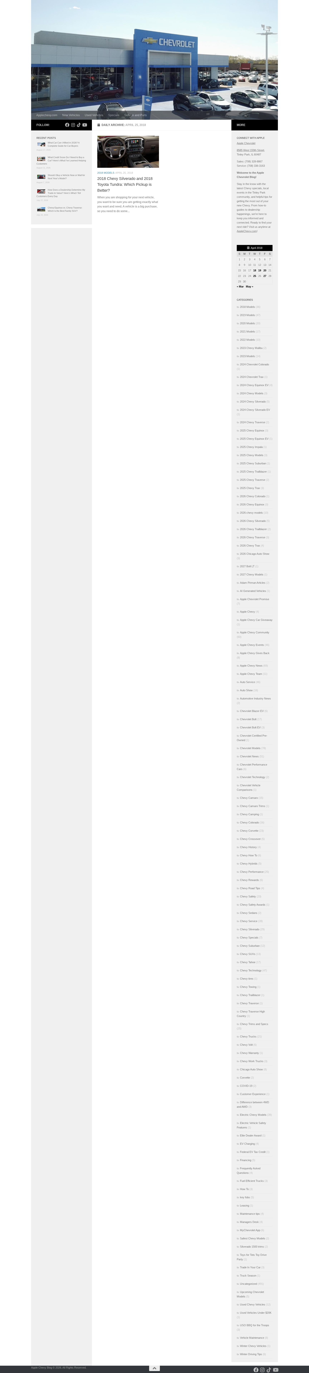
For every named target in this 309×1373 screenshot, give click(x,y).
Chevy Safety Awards (252, 904)
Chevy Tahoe (247, 962)
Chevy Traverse (249, 1003)
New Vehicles (71, 115)
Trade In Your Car (250, 1267)
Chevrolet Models (250, 748)
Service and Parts (135, 115)
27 (264, 275)
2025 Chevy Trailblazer (253, 471)
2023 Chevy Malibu (251, 347)
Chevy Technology (251, 970)
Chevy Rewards (249, 880)
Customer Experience (253, 1094)
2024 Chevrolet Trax (252, 376)
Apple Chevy (247, 611)
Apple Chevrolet (246, 143)
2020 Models (247, 323)
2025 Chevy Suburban (253, 463)
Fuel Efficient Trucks (252, 1180)
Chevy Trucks (248, 1036)
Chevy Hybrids (249, 863)
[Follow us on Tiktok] (79, 125)
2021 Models (247, 331)
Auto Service (247, 682)
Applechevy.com (46, 115)
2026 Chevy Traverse (252, 537)
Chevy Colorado (249, 822)
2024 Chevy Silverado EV (255, 409)
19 (259, 270)
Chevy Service (248, 921)
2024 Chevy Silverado (253, 401)
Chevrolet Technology (252, 777)
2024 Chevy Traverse (252, 422)
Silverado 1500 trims (252, 1246)
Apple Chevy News (251, 665)
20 (264, 270)
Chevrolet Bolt (248, 719)
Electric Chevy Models (253, 1114)
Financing (245, 1160)
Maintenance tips (250, 1213)
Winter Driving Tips (251, 1354)
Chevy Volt (246, 1044)
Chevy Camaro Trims (252, 806)
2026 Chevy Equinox (252, 504)
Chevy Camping (249, 814)
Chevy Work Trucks (251, 1061)
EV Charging (247, 1143)
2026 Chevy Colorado (252, 496)
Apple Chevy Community (254, 632)
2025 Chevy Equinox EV (254, 438)
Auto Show (246, 690)
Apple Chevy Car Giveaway (256, 619)
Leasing (244, 1205)
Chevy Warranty (249, 1052)
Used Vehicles (94, 115)
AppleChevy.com (247, 231)
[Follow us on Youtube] (84, 125)
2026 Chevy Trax (250, 545)
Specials (113, 115)
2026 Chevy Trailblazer (253, 529)
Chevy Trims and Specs (254, 1024)
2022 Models (247, 339)
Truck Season (248, 1275)
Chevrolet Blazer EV (252, 710)
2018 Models (105, 172)
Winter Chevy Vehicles (253, 1345)
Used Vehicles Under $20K (255, 1312)
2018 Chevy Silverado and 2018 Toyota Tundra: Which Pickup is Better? (125, 184)
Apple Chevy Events (252, 644)
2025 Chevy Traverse (252, 479)
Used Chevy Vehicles (252, 1304)
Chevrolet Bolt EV (250, 727)
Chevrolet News (249, 756)
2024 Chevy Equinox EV (254, 385)
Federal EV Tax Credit (253, 1151)
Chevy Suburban (250, 945)
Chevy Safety (248, 896)
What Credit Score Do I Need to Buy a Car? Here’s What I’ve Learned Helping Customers (61, 160)
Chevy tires (246, 978)
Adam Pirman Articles (252, 582)
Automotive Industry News (255, 698)
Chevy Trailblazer (250, 995)
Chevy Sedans (248, 912)
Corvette (245, 1077)
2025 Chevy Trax (250, 488)
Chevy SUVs (247, 953)
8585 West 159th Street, (251, 150)
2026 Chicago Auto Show (254, 553)
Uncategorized (248, 1283)
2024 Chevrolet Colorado (254, 364)
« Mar (240, 286)
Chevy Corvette (249, 830)
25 (254, 275)
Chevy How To (248, 855)
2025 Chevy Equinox (252, 430)
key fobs (245, 1197)
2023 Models (247, 356)
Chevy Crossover (250, 838)
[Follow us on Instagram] (73, 125)
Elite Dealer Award (250, 1135)
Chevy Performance (252, 871)
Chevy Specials (249, 937)
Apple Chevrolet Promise (254, 599)
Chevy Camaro (249, 797)
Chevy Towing (248, 986)
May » (249, 286)
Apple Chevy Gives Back (254, 653)
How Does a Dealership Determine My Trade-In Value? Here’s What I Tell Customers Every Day (60, 193)
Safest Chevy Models (252, 1238)
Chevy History (248, 847)
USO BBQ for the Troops (254, 1325)
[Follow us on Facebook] (67, 125)
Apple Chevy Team (251, 673)
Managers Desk (249, 1221)
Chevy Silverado (249, 929)
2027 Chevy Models (251, 574)
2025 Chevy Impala (251, 446)
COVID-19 (246, 1085)
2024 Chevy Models (251, 393)
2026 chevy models (251, 512)
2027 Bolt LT (247, 566)
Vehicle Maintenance (252, 1337)
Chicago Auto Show (251, 1069)
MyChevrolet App (250, 1230)
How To (244, 1189)
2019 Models (247, 315)
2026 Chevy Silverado (253, 520)
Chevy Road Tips (250, 888)
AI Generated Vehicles (253, 590)
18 (254, 270)
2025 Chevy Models (251, 455)
